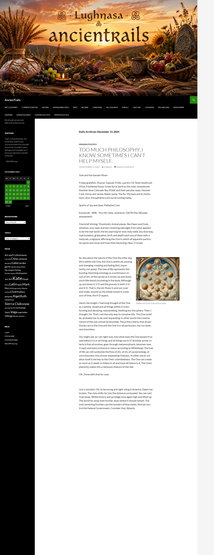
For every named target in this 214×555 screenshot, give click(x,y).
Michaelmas (163, 107)
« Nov (7, 206)
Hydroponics (21, 273)
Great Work (20, 267)
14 (24, 190)
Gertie (13, 267)
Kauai (25, 279)
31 (10, 202)
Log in (7, 332)
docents (8, 263)
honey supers (10, 273)
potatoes (9, 296)
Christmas (97, 107)
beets (24, 255)
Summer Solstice (42, 115)
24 (10, 198)
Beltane (84, 107)
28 (24, 198)
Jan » (27, 206)
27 (21, 198)
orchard (7, 292)
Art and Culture (13, 254)
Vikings (9, 316)
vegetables (22, 312)
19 (17, 194)
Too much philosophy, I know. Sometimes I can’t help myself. (112, 155)
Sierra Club (13, 304)
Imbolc (125, 107)
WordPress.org (11, 343)
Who (75, 107)
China (14, 258)
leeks (19, 284)
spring (7, 308)
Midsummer (178, 107)
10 (10, 190)
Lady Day (137, 107)
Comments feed (11, 340)
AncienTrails (13, 100)
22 (28, 194)
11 (14, 190)
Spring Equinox (23, 115)
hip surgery (10, 270)
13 (21, 190)
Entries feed (9, 336)
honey (18, 270)
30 (6, 202)
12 (17, 190)
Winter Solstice (61, 115)
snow (25, 304)
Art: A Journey (11, 107)
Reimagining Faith (61, 107)
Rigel (16, 296)
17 (10, 194)
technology (21, 308)
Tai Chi (13, 308)
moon (18, 288)
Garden (22, 263)
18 (14, 194)
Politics (92, 144)
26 (17, 198)
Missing (13, 288)
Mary (7, 288)
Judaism (83, 144)
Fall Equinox (112, 107)
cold (20, 259)
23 (6, 198)
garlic (7, 266)
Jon (10, 278)
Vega (13, 312)
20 (21, 194)
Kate (17, 278)
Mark (26, 284)
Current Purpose (30, 107)
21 (24, 194)
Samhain (8, 115)
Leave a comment (125, 167)
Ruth (23, 296)
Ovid (14, 291)
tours (7, 312)
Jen (6, 279)
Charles (108, 167)
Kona (7, 285)
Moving (45, 107)
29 (28, 198)
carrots (8, 259)
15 (28, 190)
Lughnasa (149, 107)
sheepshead (9, 300)
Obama (24, 288)
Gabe (15, 263)
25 (14, 198)
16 (6, 194)
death (24, 259)
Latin (13, 284)
